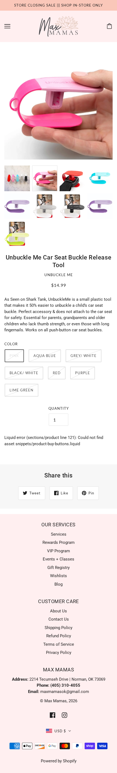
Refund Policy (58, 635)
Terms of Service (58, 644)
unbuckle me (58, 275)
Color (11, 344)
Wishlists (58, 575)
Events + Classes (58, 559)
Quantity (58, 408)
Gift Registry (58, 567)
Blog (58, 584)
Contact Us (58, 619)
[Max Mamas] (58, 25)
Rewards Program (58, 542)
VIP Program (58, 550)
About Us (58, 611)
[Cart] (110, 26)
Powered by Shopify (58, 761)
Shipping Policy (58, 627)
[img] (53, 715)
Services (58, 534)
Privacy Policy (58, 652)
